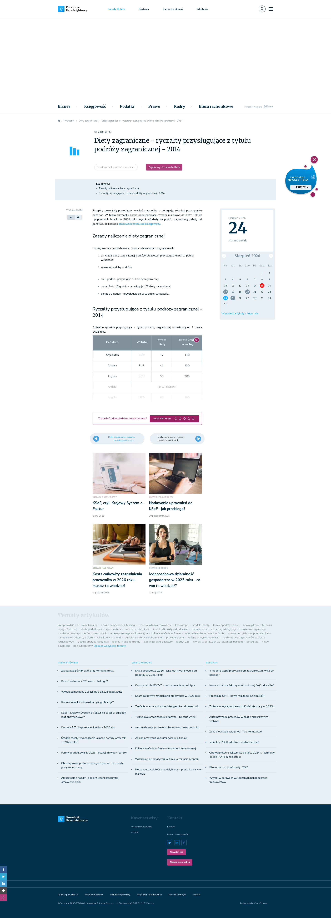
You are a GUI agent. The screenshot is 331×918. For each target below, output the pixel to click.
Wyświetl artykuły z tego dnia (240, 313)
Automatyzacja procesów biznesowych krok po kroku (167, 727)
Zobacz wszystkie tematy (110, 646)
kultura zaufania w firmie (166, 633)
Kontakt (171, 826)
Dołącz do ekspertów (178, 834)
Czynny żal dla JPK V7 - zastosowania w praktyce (165, 685)
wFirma (134, 832)
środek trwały (200, 625)
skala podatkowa (91, 629)
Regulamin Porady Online (149, 894)
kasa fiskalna (89, 625)
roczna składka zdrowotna (156, 625)
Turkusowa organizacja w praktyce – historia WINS (165, 717)
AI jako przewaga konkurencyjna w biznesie (161, 738)
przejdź (301, 187)
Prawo (154, 106)
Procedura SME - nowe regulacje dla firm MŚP (237, 696)
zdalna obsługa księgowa (93, 642)
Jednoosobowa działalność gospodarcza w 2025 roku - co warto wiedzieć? (174, 580)
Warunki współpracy (120, 894)
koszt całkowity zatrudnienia (170, 629)
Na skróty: (103, 184)
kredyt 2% (182, 642)
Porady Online (116, 9)
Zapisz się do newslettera (164, 167)
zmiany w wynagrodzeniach (204, 637)
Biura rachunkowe (216, 106)
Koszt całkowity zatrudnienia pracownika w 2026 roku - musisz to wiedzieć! (117, 580)
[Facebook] (3, 869)
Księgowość (95, 106)
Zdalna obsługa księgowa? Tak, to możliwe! (235, 732)
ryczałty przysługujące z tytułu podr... (116, 167)
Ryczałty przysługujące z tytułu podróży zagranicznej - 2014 (132, 193)
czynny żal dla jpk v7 (137, 629)
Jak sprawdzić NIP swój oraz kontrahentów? (87, 671)
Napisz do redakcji (180, 862)
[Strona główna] (59, 120)
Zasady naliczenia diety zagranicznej (119, 188)
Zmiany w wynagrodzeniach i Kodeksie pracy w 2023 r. (242, 706)
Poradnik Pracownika (141, 826)
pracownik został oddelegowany (139, 224)
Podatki (127, 106)
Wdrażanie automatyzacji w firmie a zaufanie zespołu (167, 759)
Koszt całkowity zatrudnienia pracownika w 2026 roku (167, 696)
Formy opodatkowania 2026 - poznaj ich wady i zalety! (94, 753)
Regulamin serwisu (94, 894)
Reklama (144, 9)
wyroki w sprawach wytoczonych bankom (218, 642)
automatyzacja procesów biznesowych (83, 633)
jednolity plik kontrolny (126, 642)
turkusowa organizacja (252, 629)
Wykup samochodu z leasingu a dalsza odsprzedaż (91, 692)
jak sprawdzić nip (68, 625)
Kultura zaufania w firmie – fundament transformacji (165, 748)
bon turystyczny (83, 646)
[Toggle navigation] (271, 9)
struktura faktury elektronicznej (143, 637)
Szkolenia (202, 9)
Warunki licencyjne (177, 894)
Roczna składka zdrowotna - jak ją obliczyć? (87, 702)
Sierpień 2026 (247, 256)
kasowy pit (182, 625)
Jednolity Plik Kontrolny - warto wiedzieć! (234, 742)
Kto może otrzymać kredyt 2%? (228, 767)
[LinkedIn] (3, 883)
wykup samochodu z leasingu (118, 625)
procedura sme (175, 637)
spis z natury (113, 629)
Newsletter (176, 852)
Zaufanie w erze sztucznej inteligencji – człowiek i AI (166, 706)
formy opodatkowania (226, 625)
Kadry (179, 106)
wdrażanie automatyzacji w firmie (204, 633)
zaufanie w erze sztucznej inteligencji (213, 629)
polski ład (252, 642)
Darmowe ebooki (173, 9)
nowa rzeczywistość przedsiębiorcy (249, 633)
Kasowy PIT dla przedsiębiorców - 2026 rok (88, 727)
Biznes (64, 106)
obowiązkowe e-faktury (158, 642)
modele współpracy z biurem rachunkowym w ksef (90, 637)
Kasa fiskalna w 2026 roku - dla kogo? (84, 681)
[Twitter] (3, 876)
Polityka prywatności (68, 894)
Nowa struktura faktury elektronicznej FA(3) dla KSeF (241, 685)
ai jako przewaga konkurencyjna (129, 633)
